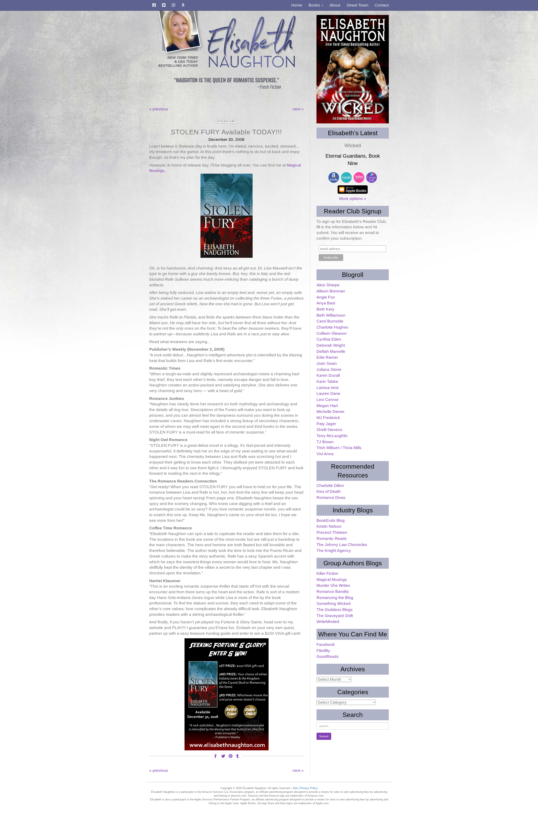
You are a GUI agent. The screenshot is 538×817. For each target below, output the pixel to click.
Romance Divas (330, 497)
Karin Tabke (327, 381)
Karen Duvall (328, 375)
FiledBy (323, 650)
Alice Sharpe (328, 285)
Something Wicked (333, 603)
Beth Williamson (330, 315)
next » (298, 109)
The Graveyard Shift (334, 615)
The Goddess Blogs (334, 609)
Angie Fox (325, 297)
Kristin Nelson (329, 526)
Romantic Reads (331, 538)
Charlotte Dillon (330, 485)
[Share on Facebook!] (215, 756)
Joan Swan (326, 363)
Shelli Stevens (329, 429)
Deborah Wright (330, 345)
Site (295, 788)
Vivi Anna (325, 454)
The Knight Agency (333, 550)
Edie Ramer (327, 357)
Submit (323, 736)
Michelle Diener (330, 411)
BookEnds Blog (330, 520)
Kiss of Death (328, 491)
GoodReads (327, 656)
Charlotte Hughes (332, 327)
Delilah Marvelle (330, 351)
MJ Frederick (328, 417)
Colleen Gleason (331, 333)
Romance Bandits (332, 591)
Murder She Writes (333, 585)
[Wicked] (352, 69)
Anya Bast (325, 303)
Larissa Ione (327, 387)
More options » (352, 198)
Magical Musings (331, 579)
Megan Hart (327, 405)
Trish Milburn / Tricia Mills (338, 448)
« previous (158, 109)
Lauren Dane (328, 393)
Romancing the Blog (334, 597)
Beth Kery (325, 309)
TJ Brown (325, 442)
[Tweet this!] (223, 756)
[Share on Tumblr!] (237, 756)
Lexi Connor (327, 399)
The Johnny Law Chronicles (341, 544)
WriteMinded (327, 621)
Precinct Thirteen (331, 532)
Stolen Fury (226, 121)
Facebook (325, 644)
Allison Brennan (330, 291)
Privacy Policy (309, 788)
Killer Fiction (327, 573)
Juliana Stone (328, 369)
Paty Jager (326, 424)
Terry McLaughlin (332, 436)
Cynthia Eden (328, 339)
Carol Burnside (329, 321)
